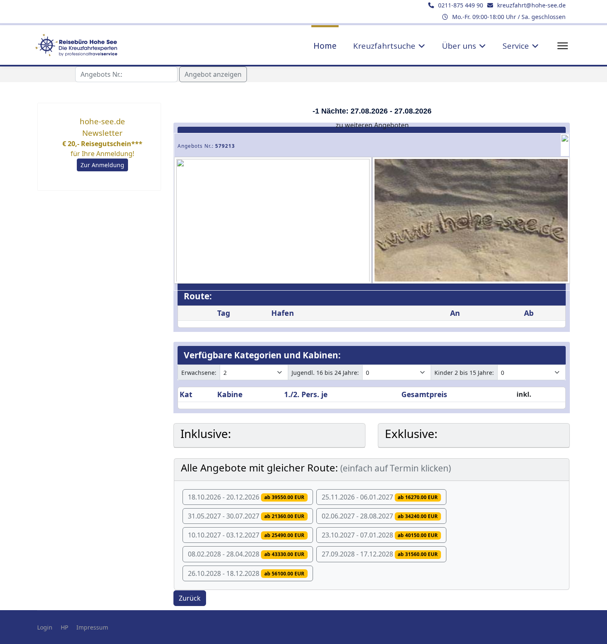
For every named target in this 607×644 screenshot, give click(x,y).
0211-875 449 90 (460, 5)
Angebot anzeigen (213, 74)
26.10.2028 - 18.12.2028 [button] (246, 573)
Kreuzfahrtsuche (384, 45)
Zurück (190, 598)
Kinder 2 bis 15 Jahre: (464, 372)
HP (64, 627)
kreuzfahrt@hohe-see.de (531, 5)
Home (325, 45)
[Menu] (562, 45)
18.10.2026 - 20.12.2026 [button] (246, 497)
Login (44, 627)
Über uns (459, 45)
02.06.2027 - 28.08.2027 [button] (380, 516)
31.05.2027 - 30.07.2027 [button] (246, 516)
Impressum (92, 627)
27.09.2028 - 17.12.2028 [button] (380, 554)
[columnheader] (197, 394)
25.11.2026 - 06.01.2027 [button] (380, 497)
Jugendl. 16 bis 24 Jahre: (325, 372)
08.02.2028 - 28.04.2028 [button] (246, 554)
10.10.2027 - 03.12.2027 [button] (246, 535)
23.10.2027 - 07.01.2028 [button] (380, 535)
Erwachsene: (198, 372)
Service (516, 45)
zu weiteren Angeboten (372, 125)
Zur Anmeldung (102, 165)
